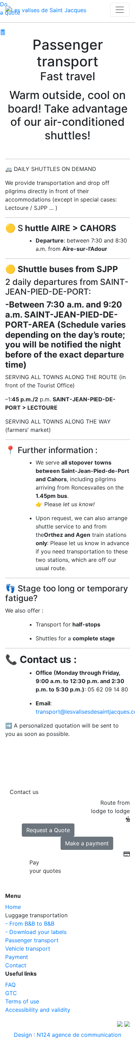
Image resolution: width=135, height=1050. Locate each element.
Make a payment (87, 843)
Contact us (24, 791)
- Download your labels (35, 931)
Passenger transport (31, 940)
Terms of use (22, 1001)
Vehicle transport (27, 948)
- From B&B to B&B (29, 923)
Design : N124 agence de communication (67, 1034)
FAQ (10, 984)
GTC (11, 993)
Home (13, 906)
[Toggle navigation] (119, 10)
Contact (15, 965)
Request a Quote (48, 830)
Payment (16, 956)
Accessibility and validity (37, 1009)
